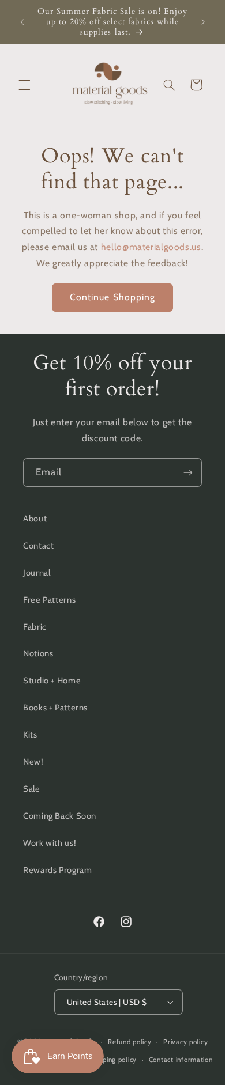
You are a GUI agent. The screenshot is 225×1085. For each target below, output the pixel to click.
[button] (24, 84)
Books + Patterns (55, 707)
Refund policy (130, 1042)
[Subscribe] (188, 472)
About (35, 518)
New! (33, 762)
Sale (31, 789)
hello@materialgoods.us (151, 246)
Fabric (35, 627)
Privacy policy (185, 1042)
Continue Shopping (112, 297)
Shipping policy (113, 1060)
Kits (30, 734)
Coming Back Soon (59, 816)
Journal (36, 573)
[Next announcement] (203, 22)
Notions (38, 653)
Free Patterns (49, 600)
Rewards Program (57, 870)
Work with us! (49, 843)
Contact (38, 545)
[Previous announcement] (22, 22)
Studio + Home (52, 680)
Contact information (181, 1060)
